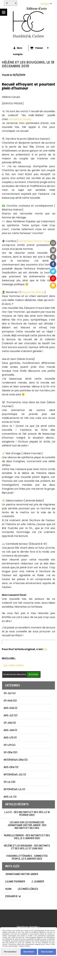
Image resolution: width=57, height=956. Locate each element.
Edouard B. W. (13, 896)
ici (44, 649)
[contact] (53, 243)
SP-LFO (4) (9, 744)
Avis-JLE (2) (10, 715)
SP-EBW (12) (10, 752)
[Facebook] (53, 264)
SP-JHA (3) (10, 722)
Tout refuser (28, 952)
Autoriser (33, 674)
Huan (8, 888)
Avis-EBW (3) (11, 767)
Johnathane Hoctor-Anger (34, 241)
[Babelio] (53, 285)
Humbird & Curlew (20, 119)
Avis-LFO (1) (10, 737)
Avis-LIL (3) (10, 796)
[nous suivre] (53, 250)
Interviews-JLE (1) (15, 774)
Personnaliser (10, 952)
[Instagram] (53, 278)
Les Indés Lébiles (13, 665)
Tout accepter (47, 952)
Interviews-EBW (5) (16, 759)
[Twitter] (53, 271)
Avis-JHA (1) (10, 730)
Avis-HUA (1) (10, 708)
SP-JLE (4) (10, 693)
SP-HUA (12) (10, 700)
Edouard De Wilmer (32, 292)
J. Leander (37, 881)
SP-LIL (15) (9, 781)
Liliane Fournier (15, 881)
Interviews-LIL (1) (14, 789)
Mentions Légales (27, 927)
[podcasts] (53, 257)
